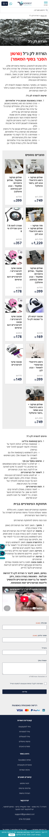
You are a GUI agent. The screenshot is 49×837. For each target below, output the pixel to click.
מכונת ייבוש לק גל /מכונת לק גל (35, 318)
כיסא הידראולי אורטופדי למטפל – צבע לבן (36, 366)
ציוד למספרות (24, 731)
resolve (14, 829)
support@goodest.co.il (24, 814)
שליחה (24, 692)
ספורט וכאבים (24, 746)
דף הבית (44, 15)
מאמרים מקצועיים (24, 765)
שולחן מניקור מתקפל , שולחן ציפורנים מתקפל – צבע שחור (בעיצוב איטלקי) (35, 275)
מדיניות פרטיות (24, 788)
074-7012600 (24, 819)
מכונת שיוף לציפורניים (16, 363)
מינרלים (27, 565)
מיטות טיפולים (24, 741)
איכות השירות (24, 769)
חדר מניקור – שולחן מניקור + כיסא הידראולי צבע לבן (35, 229)
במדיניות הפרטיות (23, 832)
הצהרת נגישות (24, 793)
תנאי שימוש (24, 783)
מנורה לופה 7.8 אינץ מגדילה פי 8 (14, 228)
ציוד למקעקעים (25, 726)
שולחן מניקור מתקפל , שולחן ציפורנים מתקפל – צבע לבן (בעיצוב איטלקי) (14, 184)
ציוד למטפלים (24, 736)
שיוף (29, 114)
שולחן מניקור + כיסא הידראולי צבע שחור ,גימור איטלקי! (35, 408)
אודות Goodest (24, 760)
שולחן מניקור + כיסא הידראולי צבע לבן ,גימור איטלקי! (35, 181)
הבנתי (12, 835)
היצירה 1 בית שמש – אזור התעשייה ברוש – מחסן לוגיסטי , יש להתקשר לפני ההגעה (24, 808)
